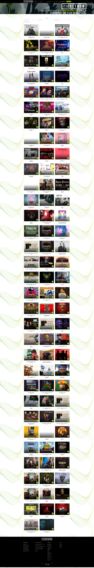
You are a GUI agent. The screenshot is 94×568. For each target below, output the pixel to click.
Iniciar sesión (68, 1)
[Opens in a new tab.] (36, 551)
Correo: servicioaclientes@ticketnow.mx (40, 546)
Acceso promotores (62, 1)
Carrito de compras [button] (54, 1)
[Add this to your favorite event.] (37, 25)
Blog (50, 1)
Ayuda (48, 1)
